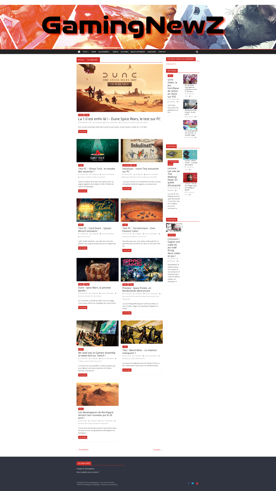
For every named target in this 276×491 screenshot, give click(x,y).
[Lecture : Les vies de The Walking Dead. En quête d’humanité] (174, 151)
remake (94, 177)
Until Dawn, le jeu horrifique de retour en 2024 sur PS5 (173, 88)
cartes (82, 236)
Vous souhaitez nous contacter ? (88, 472)
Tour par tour (142, 236)
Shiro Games (144, 122)
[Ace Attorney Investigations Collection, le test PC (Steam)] (190, 75)
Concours (151, 52)
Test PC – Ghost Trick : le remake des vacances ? (96, 170)
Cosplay (80, 361)
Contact (162, 52)
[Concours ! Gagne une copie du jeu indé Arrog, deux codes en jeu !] (174, 224)
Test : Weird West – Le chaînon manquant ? (139, 351)
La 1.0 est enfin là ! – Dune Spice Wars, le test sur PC (119, 118)
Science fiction (135, 122)
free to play (134, 296)
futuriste (124, 236)
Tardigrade (98, 122)
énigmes (88, 177)
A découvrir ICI (171, 64)
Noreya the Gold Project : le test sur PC (190, 112)
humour (139, 177)
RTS (129, 122)
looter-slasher (150, 296)
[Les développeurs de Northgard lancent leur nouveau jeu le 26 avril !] (98, 384)
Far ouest (131, 358)
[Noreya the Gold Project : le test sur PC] (190, 101)
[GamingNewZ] (138, 6)
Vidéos (115, 52)
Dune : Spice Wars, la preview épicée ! (94, 289)
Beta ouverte (126, 296)
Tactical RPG (153, 177)
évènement (92, 361)
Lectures (124, 52)
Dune (125, 122)
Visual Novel (101, 177)
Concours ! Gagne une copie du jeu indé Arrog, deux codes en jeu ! (174, 247)
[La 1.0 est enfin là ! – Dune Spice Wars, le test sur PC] (120, 65)
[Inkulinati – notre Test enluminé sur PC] (142, 140)
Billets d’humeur (138, 52)
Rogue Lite (145, 177)
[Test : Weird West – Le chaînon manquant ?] (142, 322)
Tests (85, 52)
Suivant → (158, 449)
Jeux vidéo (126, 165)
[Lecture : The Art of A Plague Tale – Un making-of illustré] (190, 174)
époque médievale (130, 177)
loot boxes (142, 296)
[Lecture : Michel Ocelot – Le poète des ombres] (190, 151)
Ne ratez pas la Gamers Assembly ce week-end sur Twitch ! (96, 354)
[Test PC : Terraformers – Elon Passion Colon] (142, 200)
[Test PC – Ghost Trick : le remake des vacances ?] (98, 140)
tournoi (99, 361)
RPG (143, 358)
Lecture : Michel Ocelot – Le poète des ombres (191, 163)
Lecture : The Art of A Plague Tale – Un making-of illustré (191, 186)
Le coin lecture (173, 162)
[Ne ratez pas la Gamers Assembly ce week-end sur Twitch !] (98, 322)
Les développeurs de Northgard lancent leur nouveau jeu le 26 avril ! (95, 415)
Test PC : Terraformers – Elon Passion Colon (138, 229)
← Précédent (83, 449)
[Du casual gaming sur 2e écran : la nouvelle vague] (190, 121)
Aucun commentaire (111, 122)
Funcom (87, 296)
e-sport (86, 361)
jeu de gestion (132, 236)
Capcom (82, 177)
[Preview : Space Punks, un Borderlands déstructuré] (142, 259)
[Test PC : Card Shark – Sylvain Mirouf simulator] (98, 200)
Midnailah (172, 102)
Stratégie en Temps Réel (100, 423)
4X (122, 122)
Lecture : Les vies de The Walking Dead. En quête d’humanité (174, 177)
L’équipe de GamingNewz (85, 469)
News (94, 52)
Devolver (87, 236)
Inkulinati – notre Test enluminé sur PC (140, 170)
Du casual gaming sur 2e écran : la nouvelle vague (191, 133)
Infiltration (138, 358)
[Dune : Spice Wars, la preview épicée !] (98, 259)
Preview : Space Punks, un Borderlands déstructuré (136, 289)
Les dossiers (104, 52)
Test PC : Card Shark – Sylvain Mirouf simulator (94, 229)
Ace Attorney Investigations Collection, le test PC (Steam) (191, 88)
